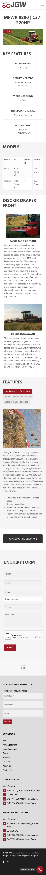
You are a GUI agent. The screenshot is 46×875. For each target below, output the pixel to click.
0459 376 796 (13, 803)
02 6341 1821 (13, 794)
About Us (7, 766)
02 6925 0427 (13, 831)
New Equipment (10, 745)
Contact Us (8, 770)
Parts (5, 753)
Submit (10, 647)
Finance (6, 762)
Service (6, 757)
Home (5, 740)
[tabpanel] (23, 464)
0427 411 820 (13, 799)
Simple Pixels (16, 856)
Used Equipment (10, 749)
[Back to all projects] (23, 666)
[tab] (17, 391)
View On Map (9, 786)
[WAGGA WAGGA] (39, 869)
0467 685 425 (13, 839)
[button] (23, 538)
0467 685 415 (13, 835)
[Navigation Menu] (42, 4)
